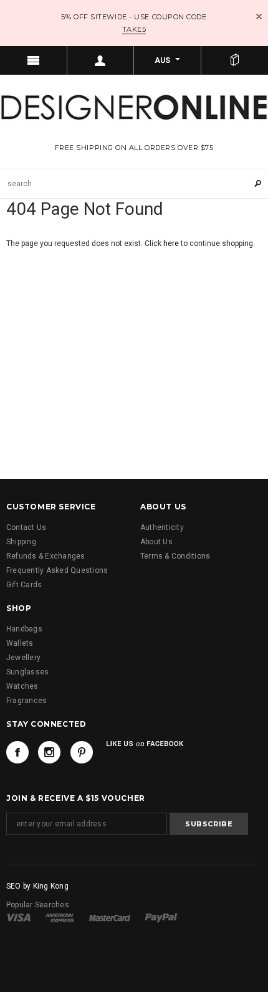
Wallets (20, 643)
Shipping (21, 541)
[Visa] (18, 917)
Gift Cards (24, 584)
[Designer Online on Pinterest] (81, 752)
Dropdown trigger (101, 60)
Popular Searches (37, 904)
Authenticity (162, 527)
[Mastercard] (109, 917)
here (171, 243)
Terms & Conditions (175, 556)
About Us (156, 541)
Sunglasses (27, 672)
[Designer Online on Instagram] (49, 752)
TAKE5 (134, 29)
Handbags (24, 629)
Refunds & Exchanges (45, 556)
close (259, 16)
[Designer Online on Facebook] (17, 752)
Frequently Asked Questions (57, 570)
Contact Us (26, 527)
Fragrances (26, 700)
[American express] (59, 917)
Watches (22, 686)
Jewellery (23, 657)
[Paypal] (161, 917)
